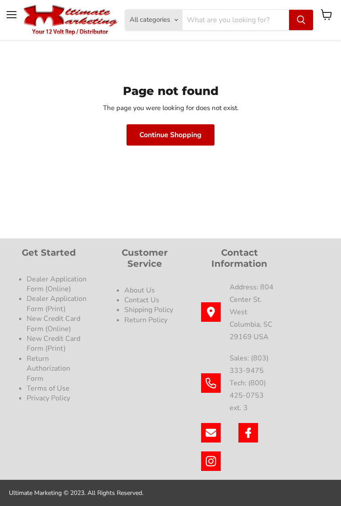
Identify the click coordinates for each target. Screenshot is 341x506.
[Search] (301, 20)
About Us (139, 290)
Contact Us (141, 300)
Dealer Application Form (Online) (57, 284)
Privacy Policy (49, 398)
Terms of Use (49, 388)
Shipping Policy (148, 310)
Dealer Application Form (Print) (57, 303)
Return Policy (145, 320)
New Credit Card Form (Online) (53, 323)
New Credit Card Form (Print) (53, 343)
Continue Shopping (170, 135)
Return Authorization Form (48, 368)
